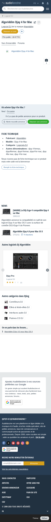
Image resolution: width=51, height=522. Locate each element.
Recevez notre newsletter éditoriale (18, 457)
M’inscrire (34, 463)
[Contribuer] (22, 31)
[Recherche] (4, 9)
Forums (21, 43)
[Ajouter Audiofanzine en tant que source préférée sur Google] (13, 402)
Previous (2, 270)
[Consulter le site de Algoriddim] (34, 22)
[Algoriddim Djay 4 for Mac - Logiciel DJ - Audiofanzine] (11, 3)
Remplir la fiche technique (14, 167)
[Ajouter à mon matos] (39, 22)
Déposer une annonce (38, 122)
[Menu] (47, 9)
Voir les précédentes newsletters (15, 469)
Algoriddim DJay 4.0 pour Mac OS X (18, 332)
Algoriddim (28, 27)
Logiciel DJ (6, 27)
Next (47, 270)
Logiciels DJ (22, 145)
